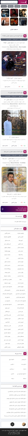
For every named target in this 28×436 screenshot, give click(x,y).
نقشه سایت (17, 6)
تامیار (7, 258)
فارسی (12, 374)
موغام (24, 378)
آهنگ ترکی (11, 359)
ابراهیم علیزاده (20, 233)
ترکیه (24, 369)
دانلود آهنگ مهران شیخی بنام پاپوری (18, 402)
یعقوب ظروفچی (20, 347)
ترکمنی (12, 364)
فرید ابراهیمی (7, 318)
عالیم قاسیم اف (20, 308)
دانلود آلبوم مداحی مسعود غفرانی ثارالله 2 (12, 36)
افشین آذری (20, 237)
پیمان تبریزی (7, 254)
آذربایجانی (24, 359)
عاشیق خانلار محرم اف (7, 293)
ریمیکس (12, 369)
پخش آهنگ (10, 6)
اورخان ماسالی (21, 247)
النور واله (21, 240)
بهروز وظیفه (7, 251)
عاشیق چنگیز (7, 290)
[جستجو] (1, 2)
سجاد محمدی (21, 276)
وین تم (9, 433)
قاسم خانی (20, 325)
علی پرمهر (7, 308)
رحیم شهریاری (21, 269)
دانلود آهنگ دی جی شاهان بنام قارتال (17, 395)
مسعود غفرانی (14, 29)
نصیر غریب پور (7, 340)
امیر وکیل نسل (7, 244)
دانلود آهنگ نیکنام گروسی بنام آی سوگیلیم (16, 412)
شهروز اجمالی (21, 286)
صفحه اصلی (24, 6)
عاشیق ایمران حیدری (7, 286)
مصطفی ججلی (21, 336)
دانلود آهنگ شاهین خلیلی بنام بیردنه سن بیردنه (15, 416)
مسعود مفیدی (7, 333)
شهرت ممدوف (7, 283)
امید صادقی (7, 240)
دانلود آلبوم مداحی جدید (19, 43)
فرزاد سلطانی (20, 318)
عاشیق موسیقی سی (7, 304)
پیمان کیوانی (20, 258)
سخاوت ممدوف (7, 276)
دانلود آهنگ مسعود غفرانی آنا (15, 92)
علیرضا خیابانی (21, 315)
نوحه (12, 378)
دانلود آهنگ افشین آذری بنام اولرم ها (17, 409)
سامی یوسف (7, 272)
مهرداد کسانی (21, 340)
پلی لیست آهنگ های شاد (20, 221)
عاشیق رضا (7, 297)
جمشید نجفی (7, 261)
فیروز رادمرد (20, 322)
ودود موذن (7, 343)
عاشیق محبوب (20, 304)
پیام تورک (21, 254)
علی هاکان (7, 311)
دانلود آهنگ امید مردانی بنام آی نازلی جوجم (16, 398)
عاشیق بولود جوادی (20, 290)
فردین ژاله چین (7, 315)
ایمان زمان (20, 251)
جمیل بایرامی (20, 265)
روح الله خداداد (7, 269)
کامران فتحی (20, 329)
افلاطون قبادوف (7, 237)
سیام (21, 279)
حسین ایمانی (7, 265)
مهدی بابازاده (7, 336)
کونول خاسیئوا (7, 329)
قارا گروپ (7, 322)
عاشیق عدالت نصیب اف (20, 301)
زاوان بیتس (20, 272)
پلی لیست (4, 6)
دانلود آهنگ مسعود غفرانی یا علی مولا (13, 151)
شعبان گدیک (21, 283)
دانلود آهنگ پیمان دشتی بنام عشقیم (17, 405)
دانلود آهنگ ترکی (20, 99)
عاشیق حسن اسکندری (21, 293)
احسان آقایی (7, 233)
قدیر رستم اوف (7, 325)
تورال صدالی (20, 261)
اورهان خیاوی (7, 247)
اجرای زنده (23, 364)
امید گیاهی (20, 244)
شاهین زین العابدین (7, 279)
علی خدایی (20, 311)
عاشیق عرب (7, 301)
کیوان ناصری (20, 333)
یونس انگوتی (7, 347)
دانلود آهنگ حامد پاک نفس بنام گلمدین (17, 391)
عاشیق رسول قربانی (20, 297)
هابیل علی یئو (21, 343)
